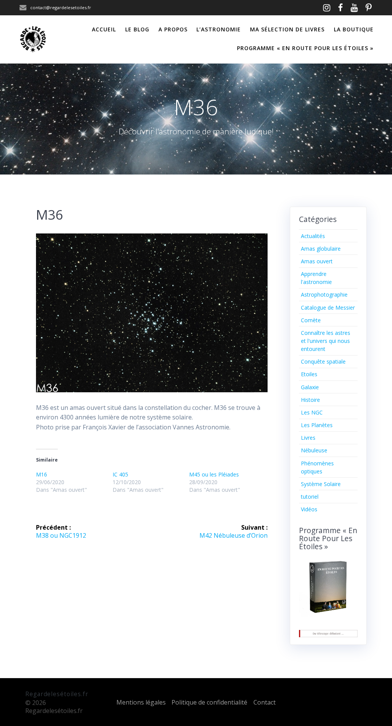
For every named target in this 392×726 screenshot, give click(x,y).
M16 (41, 474)
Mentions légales (141, 702)
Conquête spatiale (323, 361)
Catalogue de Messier (328, 307)
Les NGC (312, 412)
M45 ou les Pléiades (214, 474)
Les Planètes (317, 425)
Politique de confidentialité (209, 702)
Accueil (104, 29)
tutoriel (309, 496)
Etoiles (309, 374)
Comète (311, 320)
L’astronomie (218, 29)
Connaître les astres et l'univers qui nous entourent (325, 340)
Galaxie (310, 387)
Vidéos (309, 509)
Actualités (313, 236)
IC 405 (120, 474)
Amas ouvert (317, 261)
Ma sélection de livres (287, 29)
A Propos (173, 29)
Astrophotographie (324, 294)
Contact (264, 702)
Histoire (310, 399)
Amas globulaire (321, 248)
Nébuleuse (314, 450)
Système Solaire (321, 484)
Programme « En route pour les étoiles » (305, 48)
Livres (308, 437)
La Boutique (354, 29)
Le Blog (137, 29)
